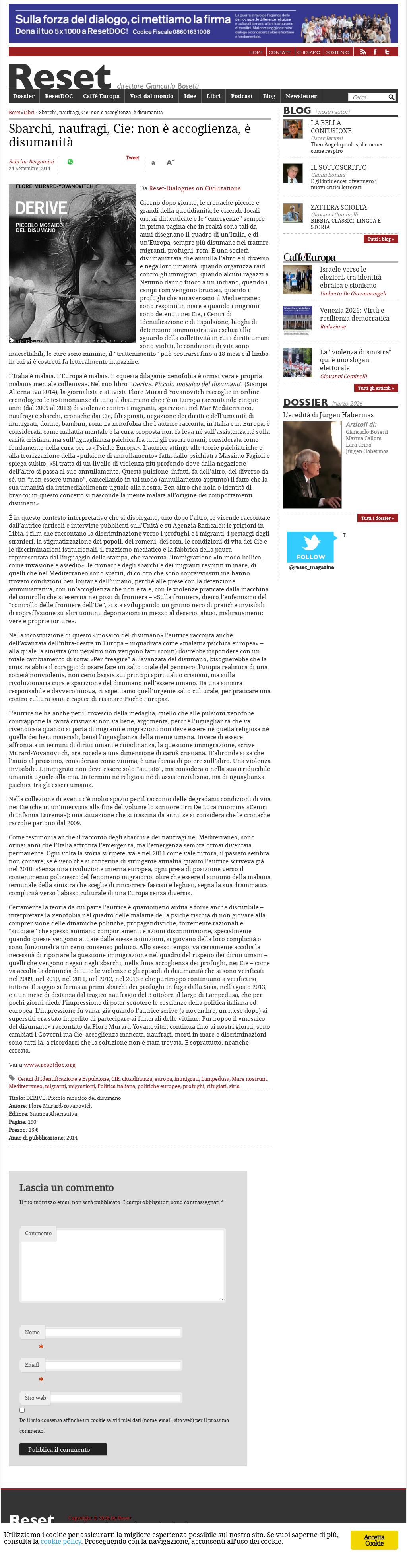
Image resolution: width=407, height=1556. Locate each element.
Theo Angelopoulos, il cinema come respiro (346, 147)
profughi (193, 1086)
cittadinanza (137, 1078)
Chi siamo (308, 53)
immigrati (186, 1078)
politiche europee (159, 1086)
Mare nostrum (249, 1078)
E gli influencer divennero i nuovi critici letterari (344, 184)
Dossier (24, 96)
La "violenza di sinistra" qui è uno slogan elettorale (355, 360)
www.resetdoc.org (50, 1064)
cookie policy (61, 1541)
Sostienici (338, 53)
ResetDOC (59, 96)
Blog (269, 96)
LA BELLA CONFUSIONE (331, 126)
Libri (214, 96)
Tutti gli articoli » (376, 388)
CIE (115, 1078)
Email (34, 1366)
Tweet (132, 157)
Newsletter (301, 96)
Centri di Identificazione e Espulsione (63, 1078)
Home (256, 53)
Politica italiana (116, 1086)
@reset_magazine (311, 567)
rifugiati (217, 1086)
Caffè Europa (101, 96)
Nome (34, 1334)
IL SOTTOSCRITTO (339, 167)
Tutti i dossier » (377, 518)
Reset (14, 112)
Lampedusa (215, 1078)
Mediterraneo (26, 1086)
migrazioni (81, 1086)
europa (163, 1078)
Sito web (35, 1397)
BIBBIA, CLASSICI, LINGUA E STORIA (346, 224)
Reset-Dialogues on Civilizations (195, 188)
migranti (55, 1086)
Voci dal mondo (152, 96)
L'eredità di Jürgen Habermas (328, 414)
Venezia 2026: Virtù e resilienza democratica (355, 314)
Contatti (280, 53)
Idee (190, 96)
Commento (38, 1233)
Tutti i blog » (381, 239)
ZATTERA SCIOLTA (339, 207)
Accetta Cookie (374, 1540)
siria (234, 1086)
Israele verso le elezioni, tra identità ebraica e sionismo (351, 277)
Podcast (242, 96)
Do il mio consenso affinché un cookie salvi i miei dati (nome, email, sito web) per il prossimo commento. (124, 1425)
